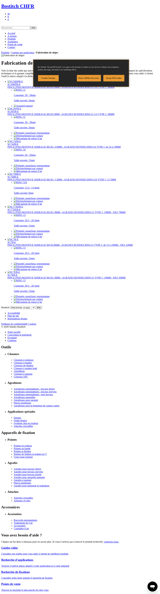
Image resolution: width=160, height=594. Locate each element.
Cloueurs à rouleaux (24, 360)
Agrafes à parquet (22, 480)
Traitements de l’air (23, 523)
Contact (11, 47)
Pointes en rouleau (23, 445)
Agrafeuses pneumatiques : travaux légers (34, 389)
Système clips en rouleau (26, 423)
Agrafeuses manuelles (24, 397)
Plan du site (13, 316)
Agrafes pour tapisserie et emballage (31, 485)
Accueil (11, 33)
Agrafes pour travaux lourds (27, 474)
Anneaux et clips (22, 500)
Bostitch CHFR (17, 6)
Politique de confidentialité (14, 324)
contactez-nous (111, 541)
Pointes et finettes (22, 451)
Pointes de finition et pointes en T (30, 454)
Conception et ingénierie (20, 335)
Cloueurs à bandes (23, 362)
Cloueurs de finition (23, 365)
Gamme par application (22, 52)
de (9, 13)
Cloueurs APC (21, 376)
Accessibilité (14, 313)
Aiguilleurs (19, 371)
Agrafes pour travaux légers (27, 469)
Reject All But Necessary (89, 78)
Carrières (12, 340)
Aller (33, 28)
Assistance (13, 41)
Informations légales (17, 318)
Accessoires (19, 525)
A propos (12, 36)
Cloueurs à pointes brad (25, 368)
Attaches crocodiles (23, 426)
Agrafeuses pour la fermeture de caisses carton (36, 405)
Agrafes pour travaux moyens (28, 471)
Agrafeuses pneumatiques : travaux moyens (35, 391)
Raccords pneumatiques (25, 520)
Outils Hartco (20, 420)
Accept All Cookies (114, 78)
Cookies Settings (48, 78)
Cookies (32, 324)
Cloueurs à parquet (23, 374)
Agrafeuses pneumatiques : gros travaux (33, 394)
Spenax (17, 417)
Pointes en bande (22, 448)
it (8, 19)
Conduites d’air (21, 528)
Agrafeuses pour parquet (26, 400)
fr (8, 16)
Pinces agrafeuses (22, 403)
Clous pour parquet (23, 457)
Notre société (14, 332)
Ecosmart (12, 337)
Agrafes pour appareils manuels (29, 477)
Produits (12, 39)
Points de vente (15, 44)
